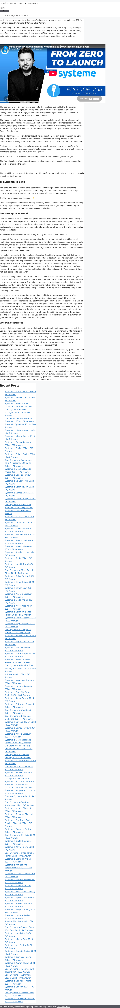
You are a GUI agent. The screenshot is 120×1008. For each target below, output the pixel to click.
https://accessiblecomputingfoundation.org (19, 3)
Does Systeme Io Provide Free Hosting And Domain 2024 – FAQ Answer (20, 668)
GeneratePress (63, 1006)
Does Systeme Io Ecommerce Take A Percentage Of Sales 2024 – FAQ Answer (18, 463)
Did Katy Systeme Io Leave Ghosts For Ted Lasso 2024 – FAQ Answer (18, 749)
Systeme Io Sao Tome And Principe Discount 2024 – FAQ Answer (18, 823)
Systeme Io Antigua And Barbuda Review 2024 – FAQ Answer (18, 868)
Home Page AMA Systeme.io (17, 15)
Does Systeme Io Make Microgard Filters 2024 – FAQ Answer (18, 412)
